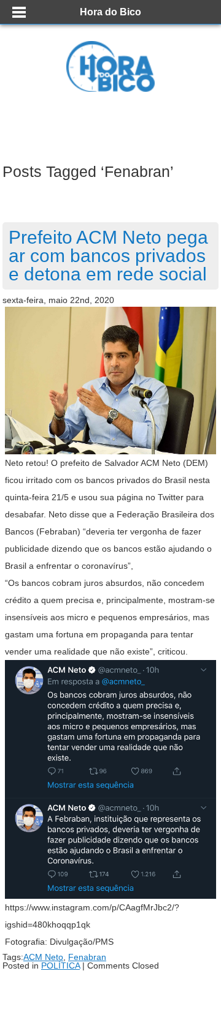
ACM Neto (43, 957)
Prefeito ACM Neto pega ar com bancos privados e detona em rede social (108, 255)
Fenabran (87, 957)
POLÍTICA (60, 965)
